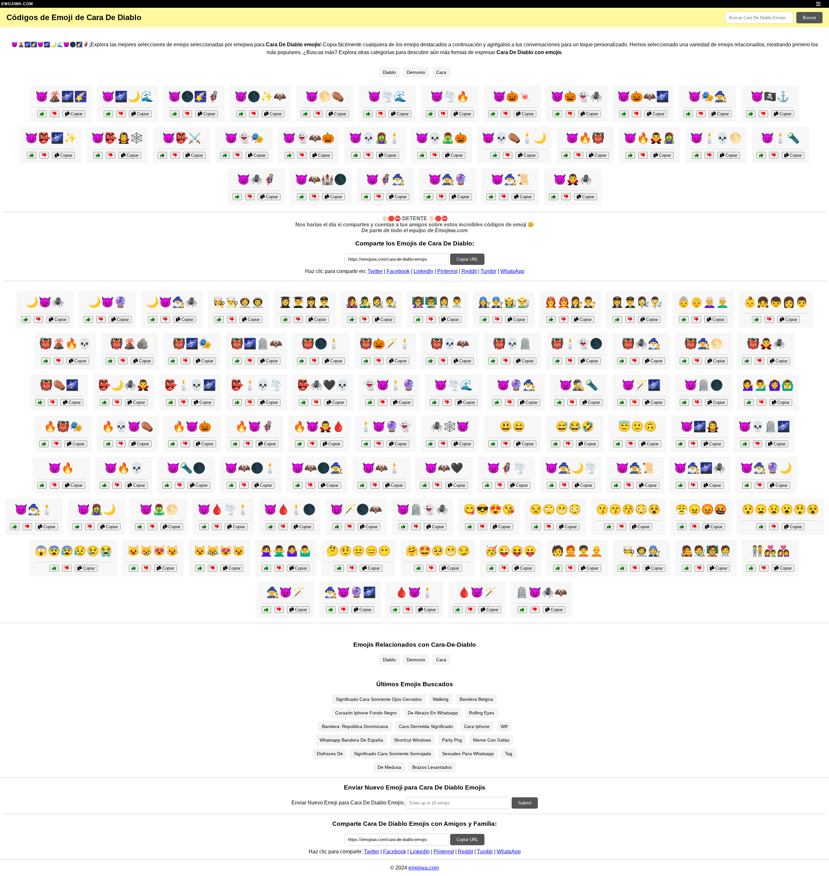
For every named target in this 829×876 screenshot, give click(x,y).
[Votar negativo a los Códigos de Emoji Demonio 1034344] (443, 361)
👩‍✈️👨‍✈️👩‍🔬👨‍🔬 (637, 302)
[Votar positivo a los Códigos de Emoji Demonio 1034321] (747, 485)
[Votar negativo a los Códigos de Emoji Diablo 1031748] (56, 443)
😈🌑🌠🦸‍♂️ (194, 96)
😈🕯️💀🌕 (716, 138)
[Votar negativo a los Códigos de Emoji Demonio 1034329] (564, 485)
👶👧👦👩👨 (776, 302)
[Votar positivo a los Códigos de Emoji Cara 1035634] (749, 402)
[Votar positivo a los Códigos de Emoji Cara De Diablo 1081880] (241, 113)
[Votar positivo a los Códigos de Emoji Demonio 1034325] (337, 526)
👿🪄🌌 (641, 385)
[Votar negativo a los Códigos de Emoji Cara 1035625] (548, 526)
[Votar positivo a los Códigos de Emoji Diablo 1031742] (25, 319)
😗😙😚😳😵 (628, 509)
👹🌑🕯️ (320, 343)
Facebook (398, 271)
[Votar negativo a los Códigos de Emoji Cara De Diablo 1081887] (318, 113)
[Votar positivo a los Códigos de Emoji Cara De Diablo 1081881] (761, 155)
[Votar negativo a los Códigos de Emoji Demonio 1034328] (316, 402)
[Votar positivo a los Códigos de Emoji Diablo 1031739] (366, 361)
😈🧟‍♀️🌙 (96, 509)
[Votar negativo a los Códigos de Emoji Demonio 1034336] (283, 526)
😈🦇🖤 (444, 468)
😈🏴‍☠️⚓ (770, 96)
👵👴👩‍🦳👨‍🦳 (703, 302)
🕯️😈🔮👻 (385, 426)
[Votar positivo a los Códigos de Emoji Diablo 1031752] (172, 443)
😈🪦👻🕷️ (423, 509)
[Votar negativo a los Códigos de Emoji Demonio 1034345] (693, 485)
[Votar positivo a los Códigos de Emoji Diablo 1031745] (297, 485)
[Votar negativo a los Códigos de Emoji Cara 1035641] (563, 319)
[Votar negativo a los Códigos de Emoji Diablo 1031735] (447, 402)
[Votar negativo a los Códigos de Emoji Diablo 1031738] (628, 485)
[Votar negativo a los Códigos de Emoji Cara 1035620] (694, 526)
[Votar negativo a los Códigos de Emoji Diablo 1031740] (757, 443)
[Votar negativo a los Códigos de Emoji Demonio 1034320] (183, 402)
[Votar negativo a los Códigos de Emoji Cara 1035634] (761, 402)
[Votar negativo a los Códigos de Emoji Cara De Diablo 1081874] (250, 196)
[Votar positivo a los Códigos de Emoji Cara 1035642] (617, 319)
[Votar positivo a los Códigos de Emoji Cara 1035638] (219, 319)
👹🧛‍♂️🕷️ (766, 343)
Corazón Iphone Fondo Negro (366, 712)
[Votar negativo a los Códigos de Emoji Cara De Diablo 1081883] (378, 196)
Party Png (452, 740)
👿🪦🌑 (703, 385)
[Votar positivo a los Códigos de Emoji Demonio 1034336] (270, 526)
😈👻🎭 (244, 138)
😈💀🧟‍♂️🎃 (441, 138)
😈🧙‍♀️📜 (635, 468)
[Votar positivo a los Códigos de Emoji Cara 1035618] (609, 526)
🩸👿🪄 (477, 592)
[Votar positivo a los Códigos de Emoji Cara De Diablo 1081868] (31, 155)
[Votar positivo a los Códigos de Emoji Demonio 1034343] (77, 526)
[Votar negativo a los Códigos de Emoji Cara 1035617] (482, 526)
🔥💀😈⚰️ (127, 426)
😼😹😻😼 (219, 551)
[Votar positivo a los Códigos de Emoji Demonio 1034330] (557, 361)
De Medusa (389, 767)
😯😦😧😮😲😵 (780, 509)
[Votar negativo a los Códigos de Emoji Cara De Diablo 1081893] (187, 113)
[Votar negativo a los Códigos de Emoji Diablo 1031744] (58, 361)
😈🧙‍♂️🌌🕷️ (700, 468)
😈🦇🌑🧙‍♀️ (317, 468)
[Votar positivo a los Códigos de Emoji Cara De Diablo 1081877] (493, 113)
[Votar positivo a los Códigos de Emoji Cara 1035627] (200, 568)
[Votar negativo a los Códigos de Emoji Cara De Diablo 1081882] (434, 155)
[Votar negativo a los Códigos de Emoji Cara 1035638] (231, 319)
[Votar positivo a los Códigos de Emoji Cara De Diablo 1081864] (566, 155)
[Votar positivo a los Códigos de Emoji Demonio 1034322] (747, 361)
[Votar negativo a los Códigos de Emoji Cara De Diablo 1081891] (636, 113)
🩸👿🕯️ (414, 592)
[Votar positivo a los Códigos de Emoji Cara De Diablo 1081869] (301, 196)
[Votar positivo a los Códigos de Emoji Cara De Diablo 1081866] (696, 155)
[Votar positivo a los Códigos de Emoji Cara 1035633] (622, 568)
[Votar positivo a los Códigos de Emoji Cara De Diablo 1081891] (624, 113)
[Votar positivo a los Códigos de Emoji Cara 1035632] (686, 568)
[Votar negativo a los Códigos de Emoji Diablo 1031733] (244, 485)
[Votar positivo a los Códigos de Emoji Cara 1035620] (682, 526)
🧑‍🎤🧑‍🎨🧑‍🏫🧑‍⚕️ (706, 551)
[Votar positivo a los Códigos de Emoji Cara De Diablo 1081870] (495, 155)
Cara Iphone (477, 726)
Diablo (389, 72)
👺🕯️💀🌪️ (256, 385)
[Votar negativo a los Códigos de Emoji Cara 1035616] (630, 443)
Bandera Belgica (476, 699)
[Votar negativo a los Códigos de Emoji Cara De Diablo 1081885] (302, 155)
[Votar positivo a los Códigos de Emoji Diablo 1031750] (370, 402)
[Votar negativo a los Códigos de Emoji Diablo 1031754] (693, 443)
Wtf (504, 726)
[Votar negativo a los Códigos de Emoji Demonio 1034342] (250, 402)
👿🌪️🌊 (453, 385)
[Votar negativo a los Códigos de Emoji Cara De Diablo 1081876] (503, 196)
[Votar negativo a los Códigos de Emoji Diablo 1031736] (312, 443)
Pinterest (447, 271)
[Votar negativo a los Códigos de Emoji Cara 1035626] (146, 568)
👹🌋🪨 (129, 343)
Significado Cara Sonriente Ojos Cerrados (379, 699)
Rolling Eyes (481, 712)
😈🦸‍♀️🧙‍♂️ (385, 179)
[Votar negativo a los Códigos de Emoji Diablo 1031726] (123, 361)
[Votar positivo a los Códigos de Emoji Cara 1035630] (557, 568)
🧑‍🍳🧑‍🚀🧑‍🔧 (641, 551)
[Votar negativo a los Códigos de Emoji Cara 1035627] (212, 568)
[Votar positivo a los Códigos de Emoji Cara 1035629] (683, 319)
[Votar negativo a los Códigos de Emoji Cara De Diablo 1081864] (578, 155)
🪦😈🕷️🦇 (541, 592)
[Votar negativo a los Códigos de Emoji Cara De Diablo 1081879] (763, 113)
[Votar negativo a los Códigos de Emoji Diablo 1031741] (248, 443)
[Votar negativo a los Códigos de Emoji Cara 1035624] (431, 568)
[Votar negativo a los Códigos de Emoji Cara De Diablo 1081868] (44, 155)
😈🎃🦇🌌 (643, 96)
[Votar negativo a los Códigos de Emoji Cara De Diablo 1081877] (505, 113)
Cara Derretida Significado (426, 726)
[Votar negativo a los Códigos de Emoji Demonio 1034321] (759, 485)
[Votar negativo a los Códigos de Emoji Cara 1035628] (769, 319)
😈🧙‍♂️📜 (510, 179)
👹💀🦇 (449, 343)
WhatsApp (512, 271)
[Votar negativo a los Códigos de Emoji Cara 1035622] (773, 526)
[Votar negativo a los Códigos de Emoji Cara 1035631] (763, 568)
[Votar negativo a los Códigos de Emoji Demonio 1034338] (437, 485)
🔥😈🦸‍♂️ (254, 426)
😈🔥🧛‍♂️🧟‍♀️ (650, 138)
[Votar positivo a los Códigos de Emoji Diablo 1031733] (231, 485)
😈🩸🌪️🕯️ (223, 509)
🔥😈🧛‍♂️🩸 (319, 426)
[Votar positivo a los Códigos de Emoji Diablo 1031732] (172, 361)
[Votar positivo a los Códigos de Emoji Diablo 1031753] (493, 361)
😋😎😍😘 (489, 509)
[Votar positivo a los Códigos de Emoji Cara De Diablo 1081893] (174, 113)
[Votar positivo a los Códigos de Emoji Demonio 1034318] (301, 361)
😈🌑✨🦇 (260, 96)
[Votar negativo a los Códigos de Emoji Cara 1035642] (630, 319)
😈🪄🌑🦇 (356, 509)
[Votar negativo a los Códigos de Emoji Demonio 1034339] (634, 402)
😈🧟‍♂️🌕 (159, 509)
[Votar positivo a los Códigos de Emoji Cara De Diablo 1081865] (557, 113)
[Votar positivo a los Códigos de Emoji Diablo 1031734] (522, 609)
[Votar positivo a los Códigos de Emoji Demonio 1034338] (424, 485)
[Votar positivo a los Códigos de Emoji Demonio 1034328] (303, 402)
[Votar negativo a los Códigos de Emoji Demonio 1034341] (179, 485)
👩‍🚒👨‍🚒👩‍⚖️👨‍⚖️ (570, 302)
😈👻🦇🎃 (309, 138)
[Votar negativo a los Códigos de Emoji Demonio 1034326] (52, 402)
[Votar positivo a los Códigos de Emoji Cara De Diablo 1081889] (355, 155)
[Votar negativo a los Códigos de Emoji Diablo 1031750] (382, 402)
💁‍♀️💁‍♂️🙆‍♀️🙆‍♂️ (768, 385)
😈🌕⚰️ (324, 96)
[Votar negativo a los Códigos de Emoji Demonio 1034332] (509, 402)
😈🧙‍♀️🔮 (447, 179)
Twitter (375, 271)
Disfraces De (330, 753)
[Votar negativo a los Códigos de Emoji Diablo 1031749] (165, 319)
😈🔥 (61, 468)
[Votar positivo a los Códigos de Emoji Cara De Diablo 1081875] (42, 113)
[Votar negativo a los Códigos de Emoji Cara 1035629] (696, 319)
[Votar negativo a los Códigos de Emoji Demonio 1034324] (572, 402)
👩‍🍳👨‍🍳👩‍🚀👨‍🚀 (238, 302)
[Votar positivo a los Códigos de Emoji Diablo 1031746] (395, 609)
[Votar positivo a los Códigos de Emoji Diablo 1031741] (235, 443)
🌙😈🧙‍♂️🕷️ (172, 302)
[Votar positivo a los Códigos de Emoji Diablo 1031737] (366, 443)
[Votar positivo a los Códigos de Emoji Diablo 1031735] (434, 402)
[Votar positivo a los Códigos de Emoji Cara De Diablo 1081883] (366, 196)
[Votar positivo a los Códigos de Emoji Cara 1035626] (133, 568)
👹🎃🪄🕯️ (385, 343)
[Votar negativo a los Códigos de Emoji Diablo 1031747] (500, 485)
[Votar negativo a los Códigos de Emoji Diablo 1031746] (408, 609)
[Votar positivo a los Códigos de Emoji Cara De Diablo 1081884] (108, 113)
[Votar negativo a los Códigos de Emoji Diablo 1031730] (27, 526)
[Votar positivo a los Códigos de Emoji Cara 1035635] (266, 568)
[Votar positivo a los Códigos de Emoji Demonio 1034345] (680, 485)
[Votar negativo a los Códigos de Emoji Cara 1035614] (505, 443)
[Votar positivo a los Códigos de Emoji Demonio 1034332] (497, 402)
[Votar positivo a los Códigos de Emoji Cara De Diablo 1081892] (162, 155)
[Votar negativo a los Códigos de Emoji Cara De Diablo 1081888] (701, 113)
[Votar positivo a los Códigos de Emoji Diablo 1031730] (14, 526)
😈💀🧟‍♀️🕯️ (375, 138)
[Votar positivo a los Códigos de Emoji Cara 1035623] (491, 568)
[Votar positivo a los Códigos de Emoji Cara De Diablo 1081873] (368, 113)
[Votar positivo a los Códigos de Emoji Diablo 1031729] (457, 609)
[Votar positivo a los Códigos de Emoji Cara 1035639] (484, 319)
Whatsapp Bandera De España (351, 740)
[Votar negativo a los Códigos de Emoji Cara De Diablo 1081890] (443, 113)
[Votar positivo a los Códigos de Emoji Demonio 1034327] (139, 526)
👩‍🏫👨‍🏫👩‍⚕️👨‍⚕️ (437, 302)
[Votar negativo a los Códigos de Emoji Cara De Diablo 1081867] (441, 196)
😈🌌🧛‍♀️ (699, 426)
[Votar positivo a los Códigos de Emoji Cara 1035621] (339, 568)
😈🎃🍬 (512, 96)
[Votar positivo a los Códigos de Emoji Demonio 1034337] (684, 361)
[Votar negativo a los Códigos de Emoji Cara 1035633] (635, 568)
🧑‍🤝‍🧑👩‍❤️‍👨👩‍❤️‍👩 (770, 551)
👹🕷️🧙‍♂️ (641, 343)
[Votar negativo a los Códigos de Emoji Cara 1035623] (504, 568)
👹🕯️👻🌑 (577, 343)
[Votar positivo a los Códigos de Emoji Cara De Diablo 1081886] (553, 196)
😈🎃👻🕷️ (577, 96)
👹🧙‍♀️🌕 (703, 343)
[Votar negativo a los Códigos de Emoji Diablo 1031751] (279, 609)
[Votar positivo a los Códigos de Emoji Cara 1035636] (352, 319)
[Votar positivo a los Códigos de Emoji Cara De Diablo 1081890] (430, 113)
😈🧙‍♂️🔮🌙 (766, 468)
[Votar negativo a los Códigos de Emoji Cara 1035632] (699, 568)
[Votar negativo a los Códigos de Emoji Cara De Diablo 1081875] (54, 113)
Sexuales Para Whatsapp (468, 753)
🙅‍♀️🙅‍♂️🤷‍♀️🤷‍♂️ (286, 551)
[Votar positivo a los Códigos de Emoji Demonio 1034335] (104, 402)
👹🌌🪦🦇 (256, 343)
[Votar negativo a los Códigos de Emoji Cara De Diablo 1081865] (570, 113)
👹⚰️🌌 (59, 385)
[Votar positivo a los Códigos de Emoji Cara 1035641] (551, 319)
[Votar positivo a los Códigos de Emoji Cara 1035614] (493, 443)
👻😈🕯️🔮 (389, 385)
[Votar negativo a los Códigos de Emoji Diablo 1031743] (343, 609)
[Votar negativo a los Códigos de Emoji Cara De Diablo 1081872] (643, 155)
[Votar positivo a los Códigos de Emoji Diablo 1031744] (46, 361)
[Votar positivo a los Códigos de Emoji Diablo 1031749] (152, 319)
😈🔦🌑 (186, 468)
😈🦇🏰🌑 (321, 179)
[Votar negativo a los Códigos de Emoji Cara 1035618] (621, 526)
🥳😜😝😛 (511, 551)
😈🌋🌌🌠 (61, 96)
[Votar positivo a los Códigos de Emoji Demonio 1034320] (171, 402)
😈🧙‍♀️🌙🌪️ (571, 468)
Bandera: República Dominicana (355, 726)
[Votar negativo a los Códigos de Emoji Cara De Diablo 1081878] (110, 155)
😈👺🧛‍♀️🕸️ (117, 138)
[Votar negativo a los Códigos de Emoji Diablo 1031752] (185, 443)
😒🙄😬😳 (555, 509)
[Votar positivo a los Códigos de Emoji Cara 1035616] (618, 443)
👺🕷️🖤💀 (323, 385)
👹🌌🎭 (192, 343)
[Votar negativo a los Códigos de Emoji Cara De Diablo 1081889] (368, 155)
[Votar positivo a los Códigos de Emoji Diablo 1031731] (108, 443)
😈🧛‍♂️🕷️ (572, 179)
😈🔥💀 (123, 468)
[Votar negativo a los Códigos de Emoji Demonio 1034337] (697, 361)
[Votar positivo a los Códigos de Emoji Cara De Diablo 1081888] (688, 113)
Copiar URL (467, 259)
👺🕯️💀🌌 (190, 385)
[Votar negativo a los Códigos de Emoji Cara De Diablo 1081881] (773, 155)
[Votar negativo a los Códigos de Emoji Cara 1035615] (568, 443)
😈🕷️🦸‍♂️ (256, 179)
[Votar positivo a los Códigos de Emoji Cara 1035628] (756, 319)
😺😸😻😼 (153, 551)
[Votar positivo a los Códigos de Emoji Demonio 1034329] (551, 485)
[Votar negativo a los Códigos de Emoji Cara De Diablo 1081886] (566, 196)
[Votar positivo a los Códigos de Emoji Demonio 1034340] (622, 361)
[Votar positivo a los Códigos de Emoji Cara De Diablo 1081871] (225, 155)
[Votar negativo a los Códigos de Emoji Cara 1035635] (279, 568)
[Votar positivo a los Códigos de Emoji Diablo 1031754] (680, 443)
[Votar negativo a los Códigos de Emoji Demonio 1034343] (90, 526)
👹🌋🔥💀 (65, 343)
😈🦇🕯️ (381, 468)
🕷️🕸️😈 (449, 426)
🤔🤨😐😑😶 (358, 551)
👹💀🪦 (512, 343)
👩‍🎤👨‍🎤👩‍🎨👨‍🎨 (371, 302)
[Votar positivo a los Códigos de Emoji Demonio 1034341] (167, 485)
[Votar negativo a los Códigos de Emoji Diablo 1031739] (378, 361)
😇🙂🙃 (637, 426)
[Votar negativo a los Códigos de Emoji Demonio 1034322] (759, 361)
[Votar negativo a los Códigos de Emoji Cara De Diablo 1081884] (121, 113)
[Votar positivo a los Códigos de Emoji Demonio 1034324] (559, 402)
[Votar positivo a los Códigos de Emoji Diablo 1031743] (330, 609)
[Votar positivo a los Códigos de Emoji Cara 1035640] (285, 319)
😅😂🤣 (574, 426)
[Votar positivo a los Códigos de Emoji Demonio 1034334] (104, 485)
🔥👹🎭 (63, 426)
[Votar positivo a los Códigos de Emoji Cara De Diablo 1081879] (750, 113)
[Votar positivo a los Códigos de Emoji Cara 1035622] (761, 526)
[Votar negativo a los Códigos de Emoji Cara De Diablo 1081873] (380, 113)
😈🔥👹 (585, 138)
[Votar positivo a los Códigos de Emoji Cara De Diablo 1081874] (237, 196)
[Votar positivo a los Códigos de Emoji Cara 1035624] (418, 568)
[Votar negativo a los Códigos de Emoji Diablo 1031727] (443, 443)
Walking (441, 699)
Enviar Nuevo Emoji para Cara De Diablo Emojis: (348, 802)
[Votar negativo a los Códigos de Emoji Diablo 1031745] (310, 485)
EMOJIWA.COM (17, 4)
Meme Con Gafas (491, 740)
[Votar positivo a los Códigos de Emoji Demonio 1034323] (204, 526)
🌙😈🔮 (107, 302)
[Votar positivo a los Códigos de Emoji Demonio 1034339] (622, 402)
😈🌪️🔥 (449, 96)
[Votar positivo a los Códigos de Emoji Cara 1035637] (418, 319)
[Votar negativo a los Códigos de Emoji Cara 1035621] (352, 568)
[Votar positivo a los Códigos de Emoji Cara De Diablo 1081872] (630, 155)
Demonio (416, 72)
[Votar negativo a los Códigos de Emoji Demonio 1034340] (634, 361)
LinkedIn (423, 271)
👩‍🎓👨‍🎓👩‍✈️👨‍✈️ (305, 302)
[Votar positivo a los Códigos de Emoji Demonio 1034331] (362, 485)
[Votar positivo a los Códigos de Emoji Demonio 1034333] (237, 361)
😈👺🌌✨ (51, 138)
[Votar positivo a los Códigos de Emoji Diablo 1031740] (745, 443)
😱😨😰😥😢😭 (73, 551)
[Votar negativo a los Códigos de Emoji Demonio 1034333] (250, 361)
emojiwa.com (423, 867)
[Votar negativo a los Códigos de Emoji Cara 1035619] (67, 568)
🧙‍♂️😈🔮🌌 (350, 592)
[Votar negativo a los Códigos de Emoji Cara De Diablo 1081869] (314, 196)
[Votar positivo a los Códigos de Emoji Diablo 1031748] (44, 443)
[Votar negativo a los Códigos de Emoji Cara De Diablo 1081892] (175, 155)
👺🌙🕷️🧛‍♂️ (124, 385)
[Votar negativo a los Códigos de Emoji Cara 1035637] (431, 319)
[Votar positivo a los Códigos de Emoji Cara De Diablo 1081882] (422, 155)
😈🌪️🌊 (387, 96)
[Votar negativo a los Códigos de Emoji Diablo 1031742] (38, 319)
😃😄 (512, 426)
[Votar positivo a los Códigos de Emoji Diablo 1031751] (266, 609)
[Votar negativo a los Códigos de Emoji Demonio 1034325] (349, 526)
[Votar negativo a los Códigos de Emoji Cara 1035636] (364, 319)
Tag (508, 753)
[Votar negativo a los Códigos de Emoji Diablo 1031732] (185, 361)
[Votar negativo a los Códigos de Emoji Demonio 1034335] (117, 402)
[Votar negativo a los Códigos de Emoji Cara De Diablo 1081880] (253, 113)
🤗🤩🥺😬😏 (437, 551)
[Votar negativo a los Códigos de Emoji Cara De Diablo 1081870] (507, 155)
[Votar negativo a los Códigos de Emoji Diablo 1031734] (534, 609)
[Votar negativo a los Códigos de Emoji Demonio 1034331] (375, 485)
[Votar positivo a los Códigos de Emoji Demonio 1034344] (430, 361)
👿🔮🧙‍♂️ (516, 385)
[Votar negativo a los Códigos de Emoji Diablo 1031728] (101, 319)
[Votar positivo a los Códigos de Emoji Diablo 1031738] (616, 485)
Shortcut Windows (412, 740)
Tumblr (488, 271)
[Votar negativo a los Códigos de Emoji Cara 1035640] (298, 319)
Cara (441, 72)
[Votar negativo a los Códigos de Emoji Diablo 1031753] (505, 361)
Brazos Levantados (432, 767)
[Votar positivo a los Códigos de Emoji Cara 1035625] (536, 526)
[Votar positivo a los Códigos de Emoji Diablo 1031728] (88, 319)
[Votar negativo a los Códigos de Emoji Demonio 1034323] (216, 526)
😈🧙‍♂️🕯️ (34, 509)
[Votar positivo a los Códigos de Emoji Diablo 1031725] (42, 485)
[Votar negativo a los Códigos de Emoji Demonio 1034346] (697, 402)
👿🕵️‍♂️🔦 (578, 385)
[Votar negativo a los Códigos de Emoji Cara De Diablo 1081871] (237, 155)
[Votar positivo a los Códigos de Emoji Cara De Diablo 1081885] (289, 155)
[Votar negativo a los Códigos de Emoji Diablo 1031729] (470, 609)
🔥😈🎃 (192, 426)
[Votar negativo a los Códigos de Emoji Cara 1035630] (570, 568)
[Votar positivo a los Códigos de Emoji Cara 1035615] (555, 443)
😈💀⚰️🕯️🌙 (514, 138)
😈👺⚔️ (181, 138)
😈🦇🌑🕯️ (251, 468)
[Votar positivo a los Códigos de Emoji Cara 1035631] (751, 568)
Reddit (469, 271)
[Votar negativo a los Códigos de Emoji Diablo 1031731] (121, 443)
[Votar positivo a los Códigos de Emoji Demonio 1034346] (684, 402)
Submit (524, 803)
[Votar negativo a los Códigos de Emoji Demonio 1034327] (152, 526)
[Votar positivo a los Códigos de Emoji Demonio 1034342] (237, 402)
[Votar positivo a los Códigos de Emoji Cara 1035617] (469, 526)
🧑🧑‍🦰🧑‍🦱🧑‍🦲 (577, 551)
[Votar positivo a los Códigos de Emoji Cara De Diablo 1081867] (428, 196)
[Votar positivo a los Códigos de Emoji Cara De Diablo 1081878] (98, 155)
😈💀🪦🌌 (764, 426)
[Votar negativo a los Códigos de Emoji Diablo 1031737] (378, 443)
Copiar (76, 113)
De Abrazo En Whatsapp (433, 712)
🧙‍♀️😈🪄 (285, 592)
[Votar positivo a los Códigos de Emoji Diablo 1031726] (110, 361)
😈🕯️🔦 (780, 138)
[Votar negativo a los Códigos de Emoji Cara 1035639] (497, 319)
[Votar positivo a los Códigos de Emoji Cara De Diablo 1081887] (305, 113)
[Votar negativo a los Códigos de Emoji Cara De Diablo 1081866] (709, 155)
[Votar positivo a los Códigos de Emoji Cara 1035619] (54, 568)
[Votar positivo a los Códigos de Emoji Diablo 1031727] (430, 443)
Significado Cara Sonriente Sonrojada (392, 753)
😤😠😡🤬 (701, 509)
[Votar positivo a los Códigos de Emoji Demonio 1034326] (40, 402)
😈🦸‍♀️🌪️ (506, 468)
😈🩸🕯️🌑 (290, 509)
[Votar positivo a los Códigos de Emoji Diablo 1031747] (487, 485)
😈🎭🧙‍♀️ (707, 96)
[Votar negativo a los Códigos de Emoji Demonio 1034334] (117, 485)
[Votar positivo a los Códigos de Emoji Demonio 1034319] (403, 526)
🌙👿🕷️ (45, 302)
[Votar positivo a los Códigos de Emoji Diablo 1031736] (299, 443)
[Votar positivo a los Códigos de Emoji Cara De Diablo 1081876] (491, 196)
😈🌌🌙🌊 (127, 96)
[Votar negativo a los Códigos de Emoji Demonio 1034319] (416, 526)
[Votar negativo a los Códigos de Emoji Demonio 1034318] (314, 361)
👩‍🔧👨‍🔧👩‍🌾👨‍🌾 (504, 302)
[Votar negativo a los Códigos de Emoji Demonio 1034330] (570, 361)
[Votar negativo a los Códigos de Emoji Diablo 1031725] (54, 485)
